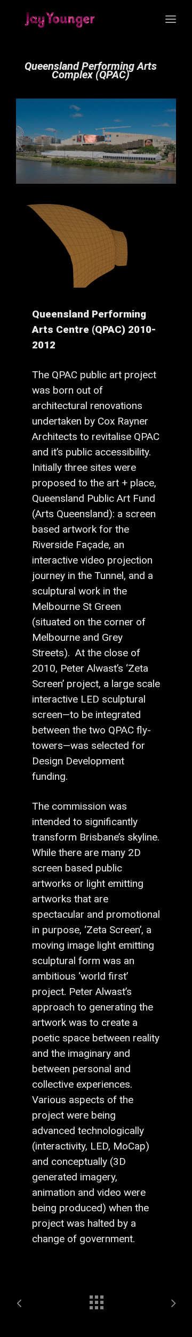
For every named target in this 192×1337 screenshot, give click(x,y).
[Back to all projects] (96, 1299)
